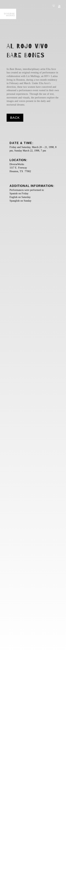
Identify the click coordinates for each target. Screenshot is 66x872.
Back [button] (15, 117)
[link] (8, 14)
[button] (59, 5)
